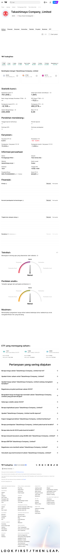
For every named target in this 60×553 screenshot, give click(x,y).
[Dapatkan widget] (45, 34)
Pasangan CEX (4, 499)
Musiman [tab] (44, 29)
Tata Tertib (37, 494)
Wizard (36, 510)
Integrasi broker (50, 500)
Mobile (3, 535)
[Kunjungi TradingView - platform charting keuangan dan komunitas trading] (7, 57)
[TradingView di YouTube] (42, 465)
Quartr (24, 479)
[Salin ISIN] (16, 174)
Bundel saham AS (22, 510)
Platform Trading (51, 494)
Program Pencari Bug (23, 544)
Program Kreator (39, 492)
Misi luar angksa (22, 516)
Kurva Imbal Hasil (5, 525)
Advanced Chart (51, 492)
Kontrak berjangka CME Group (25, 506)
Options (3, 527)
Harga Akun (20, 489)
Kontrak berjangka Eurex (24, 508)
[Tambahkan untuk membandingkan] (17, 76)
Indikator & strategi (39, 508)
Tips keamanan (21, 543)
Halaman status (21, 546)
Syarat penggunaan (22, 535)
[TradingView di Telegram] (51, 465)
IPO (2, 519)
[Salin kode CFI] (37, 174)
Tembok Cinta (38, 489)
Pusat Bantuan (21, 519)
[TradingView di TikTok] (54, 465)
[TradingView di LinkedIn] (48, 465)
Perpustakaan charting (52, 489)
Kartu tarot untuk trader (23, 528)
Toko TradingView (22, 527)
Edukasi (37, 502)
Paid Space (37, 513)
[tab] (48, 184)
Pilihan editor (38, 503)
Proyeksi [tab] (37, 29)
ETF (2, 494)
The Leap (20, 502)
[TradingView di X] (37, 465)
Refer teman (38, 491)
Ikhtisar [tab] (3, 29)
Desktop (3, 536)
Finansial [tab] (9, 29)
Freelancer (37, 511)
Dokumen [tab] (17, 29)
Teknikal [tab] (31, 29)
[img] (32, 16)
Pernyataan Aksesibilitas (23, 541)
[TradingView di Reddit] (57, 465)
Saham (3, 492)
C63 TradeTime (21, 530)
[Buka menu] (2, 2)
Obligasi (3, 495)
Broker (19, 499)
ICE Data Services (20, 472)
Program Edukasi (51, 503)
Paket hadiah (21, 492)
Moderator (37, 496)
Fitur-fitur (20, 488)
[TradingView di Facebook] (39, 465)
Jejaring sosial (38, 488)
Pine (2, 502)
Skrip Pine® (4, 530)
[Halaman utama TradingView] (5, 2)
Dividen (3, 517)
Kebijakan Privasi (22, 538)
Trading (37, 500)
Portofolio (3, 524)
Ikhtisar (19, 497)
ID (46, 2)
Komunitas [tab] (24, 29)
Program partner (51, 502)
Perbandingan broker (23, 500)
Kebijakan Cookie (22, 539)
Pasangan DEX (4, 500)
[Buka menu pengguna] (50, 2)
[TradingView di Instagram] (45, 465)
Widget (48, 488)
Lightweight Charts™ (51, 491)
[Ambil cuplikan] (42, 34)
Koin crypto (4, 497)
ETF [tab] (50, 29)
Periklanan (49, 499)
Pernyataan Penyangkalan (24, 536)
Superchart (4, 488)
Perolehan (3, 516)
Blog (19, 517)
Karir (19, 521)
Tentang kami (21, 514)
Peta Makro (4, 528)
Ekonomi (3, 514)
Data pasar (20, 491)
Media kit (20, 522)
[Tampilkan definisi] (12, 92)
